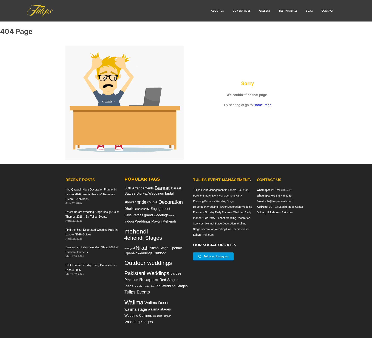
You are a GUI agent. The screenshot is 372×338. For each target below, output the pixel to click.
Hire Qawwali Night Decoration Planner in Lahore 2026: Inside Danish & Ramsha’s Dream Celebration (90, 194)
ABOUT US (217, 10)
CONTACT (327, 10)
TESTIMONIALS (288, 10)
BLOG (309, 10)
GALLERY (264, 10)
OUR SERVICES (241, 10)
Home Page (262, 105)
